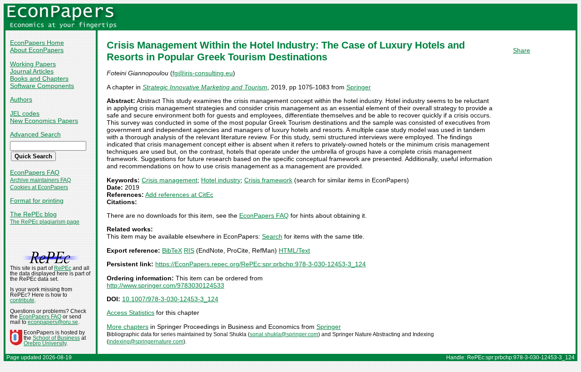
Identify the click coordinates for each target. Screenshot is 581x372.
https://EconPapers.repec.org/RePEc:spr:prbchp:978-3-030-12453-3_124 (260, 264)
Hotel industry (221, 180)
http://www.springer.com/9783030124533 (165, 285)
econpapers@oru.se (53, 322)
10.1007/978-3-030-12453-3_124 (170, 299)
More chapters (127, 326)
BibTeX (172, 250)
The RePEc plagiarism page (44, 222)
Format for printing (37, 200)
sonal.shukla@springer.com (284, 334)
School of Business (56, 338)
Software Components (42, 85)
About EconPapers (37, 50)
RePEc (62, 268)
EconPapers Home (37, 42)
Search (272, 236)
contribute (22, 300)
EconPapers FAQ (34, 172)
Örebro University (45, 343)
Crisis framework (268, 180)
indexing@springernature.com (145, 341)
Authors (21, 99)
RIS (189, 250)
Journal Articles (32, 71)
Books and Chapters (39, 78)
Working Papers (33, 64)
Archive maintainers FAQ (40, 180)
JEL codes (24, 113)
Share (521, 50)
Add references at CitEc (179, 194)
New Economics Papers (44, 120)
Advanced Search (35, 134)
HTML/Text (294, 250)
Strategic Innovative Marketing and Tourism (205, 87)
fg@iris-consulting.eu (202, 73)
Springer (358, 87)
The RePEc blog (33, 214)
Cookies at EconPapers (39, 187)
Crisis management (169, 180)
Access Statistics (130, 312)
